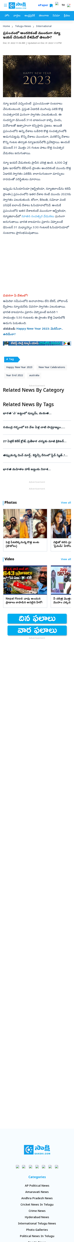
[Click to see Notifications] (68, 5)
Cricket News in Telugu (37, 1205)
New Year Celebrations (51, 367)
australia (34, 375)
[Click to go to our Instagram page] (37, 1166)
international (44, 26)
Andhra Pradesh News (37, 1199)
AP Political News (37, 1186)
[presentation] (8, 523)
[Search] (51, 5)
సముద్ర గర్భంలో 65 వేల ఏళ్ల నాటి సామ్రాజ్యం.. (36, 428)
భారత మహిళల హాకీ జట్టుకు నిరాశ (34, 470)
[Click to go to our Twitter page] (30, 1166)
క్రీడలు (67, 16)
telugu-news (23, 26)
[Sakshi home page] (37, 1149)
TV (63, 5)
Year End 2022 (14, 375)
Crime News (37, 1211)
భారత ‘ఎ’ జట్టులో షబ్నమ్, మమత (35, 414)
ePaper (44, 5)
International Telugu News (37, 1224)
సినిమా (56, 16)
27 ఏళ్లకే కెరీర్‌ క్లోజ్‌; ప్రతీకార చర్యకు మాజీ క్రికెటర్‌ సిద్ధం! (36, 442)
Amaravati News (37, 1192)
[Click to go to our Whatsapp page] (24, 1166)
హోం (7, 16)
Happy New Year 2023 (19, 367)
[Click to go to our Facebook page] (17, 1166)
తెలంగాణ (44, 16)
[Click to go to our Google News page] (56, 1166)
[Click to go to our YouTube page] (43, 1166)
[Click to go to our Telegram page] (50, 1166)
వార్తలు (16, 16)
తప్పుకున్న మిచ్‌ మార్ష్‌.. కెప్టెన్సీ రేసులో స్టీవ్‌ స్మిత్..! (35, 456)
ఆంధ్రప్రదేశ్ (29, 16)
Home (6, 26)
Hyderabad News (37, 1218)
